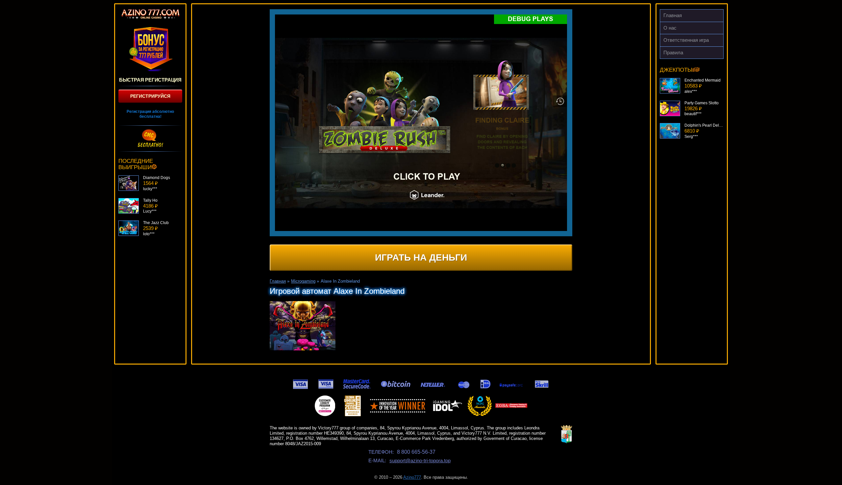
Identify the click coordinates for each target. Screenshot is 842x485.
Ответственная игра (686, 40)
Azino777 (412, 477)
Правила (673, 52)
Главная (672, 15)
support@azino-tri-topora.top (420, 460)
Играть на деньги (421, 257)
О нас (670, 28)
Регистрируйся (150, 96)
